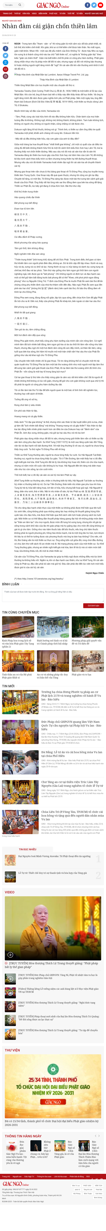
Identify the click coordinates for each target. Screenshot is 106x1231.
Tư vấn (62, 14)
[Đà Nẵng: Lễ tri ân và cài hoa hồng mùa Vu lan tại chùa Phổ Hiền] (20, 762)
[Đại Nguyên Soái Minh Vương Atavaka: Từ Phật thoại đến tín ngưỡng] (10, 860)
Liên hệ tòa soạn (60, 1209)
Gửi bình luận (93, 606)
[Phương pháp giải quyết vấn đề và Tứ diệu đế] (88, 627)
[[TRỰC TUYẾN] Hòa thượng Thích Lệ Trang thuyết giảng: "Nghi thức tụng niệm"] (10, 1006)
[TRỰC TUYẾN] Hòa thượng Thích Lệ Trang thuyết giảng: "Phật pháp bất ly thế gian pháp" (51, 965)
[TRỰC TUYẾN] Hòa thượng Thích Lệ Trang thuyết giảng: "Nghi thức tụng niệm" (56, 1004)
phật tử (77, 1222)
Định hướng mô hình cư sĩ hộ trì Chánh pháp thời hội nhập (52, 642)
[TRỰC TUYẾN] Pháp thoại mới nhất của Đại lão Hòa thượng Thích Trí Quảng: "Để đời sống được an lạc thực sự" (58, 1018)
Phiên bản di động (77, 1209)
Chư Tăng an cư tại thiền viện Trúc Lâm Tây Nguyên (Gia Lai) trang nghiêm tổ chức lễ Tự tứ (72, 784)
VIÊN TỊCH (98, 1218)
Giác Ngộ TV (29, 1209)
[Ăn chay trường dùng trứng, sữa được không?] (59, 1178)
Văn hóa (26, 14)
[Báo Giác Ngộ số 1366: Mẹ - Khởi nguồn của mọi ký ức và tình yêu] (11, 1178)
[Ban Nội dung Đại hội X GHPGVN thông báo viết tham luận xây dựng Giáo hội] (53, 1102)
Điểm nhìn (43, 14)
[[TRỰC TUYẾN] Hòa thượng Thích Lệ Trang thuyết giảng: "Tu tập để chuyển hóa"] (10, 1034)
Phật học (53, 14)
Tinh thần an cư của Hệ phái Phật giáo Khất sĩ (17, 676)
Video (34, 14)
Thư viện (12, 1050)
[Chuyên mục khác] (101, 19)
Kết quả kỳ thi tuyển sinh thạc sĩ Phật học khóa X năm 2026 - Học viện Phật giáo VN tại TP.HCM (40, 1186)
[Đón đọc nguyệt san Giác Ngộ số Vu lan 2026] (84, 1178)
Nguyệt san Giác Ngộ (94, 14)
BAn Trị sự (76, 1218)
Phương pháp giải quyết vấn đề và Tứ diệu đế (86, 642)
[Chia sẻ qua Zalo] (5, 62)
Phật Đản (99, 1222)
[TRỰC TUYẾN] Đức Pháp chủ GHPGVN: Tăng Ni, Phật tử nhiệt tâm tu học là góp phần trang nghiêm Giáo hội (57, 976)
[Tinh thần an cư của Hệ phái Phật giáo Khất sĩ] (18, 661)
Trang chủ (7, 14)
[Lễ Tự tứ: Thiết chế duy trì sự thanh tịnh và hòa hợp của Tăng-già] (10, 876)
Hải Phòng (76, 1226)
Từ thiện (14, 20)
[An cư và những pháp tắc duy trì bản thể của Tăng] (53, 661)
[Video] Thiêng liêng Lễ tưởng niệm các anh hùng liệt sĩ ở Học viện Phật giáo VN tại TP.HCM (58, 990)
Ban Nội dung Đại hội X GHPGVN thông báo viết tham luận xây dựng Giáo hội (53, 1155)
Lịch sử (6, 20)
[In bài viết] (5, 76)
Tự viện (79, 14)
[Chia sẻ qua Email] (5, 69)
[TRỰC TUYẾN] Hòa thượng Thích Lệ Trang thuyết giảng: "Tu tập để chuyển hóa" (58, 1032)
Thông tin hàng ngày (23, 1168)
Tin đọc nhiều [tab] (27, 849)
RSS (88, 1209)
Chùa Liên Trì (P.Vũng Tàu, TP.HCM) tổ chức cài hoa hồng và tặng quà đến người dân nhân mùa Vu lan (72, 815)
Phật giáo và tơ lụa (81, 674)
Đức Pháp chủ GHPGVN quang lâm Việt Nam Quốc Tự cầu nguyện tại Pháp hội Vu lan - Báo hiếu (71, 725)
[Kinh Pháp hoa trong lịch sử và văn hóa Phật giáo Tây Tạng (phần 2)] (18, 627)
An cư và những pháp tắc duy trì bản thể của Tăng (52, 676)
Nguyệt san (17, 1209)
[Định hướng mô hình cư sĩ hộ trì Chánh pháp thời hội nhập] (53, 627)
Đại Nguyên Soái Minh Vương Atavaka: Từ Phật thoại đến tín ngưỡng (54, 856)
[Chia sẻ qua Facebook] (5, 48)
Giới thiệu (99, 1226)
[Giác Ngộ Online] (32, 1216)
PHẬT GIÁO (87, 1218)
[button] (96, 1185)
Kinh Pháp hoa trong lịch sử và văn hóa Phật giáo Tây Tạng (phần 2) (18, 643)
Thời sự (17, 14)
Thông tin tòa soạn (44, 1209)
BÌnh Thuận (88, 1226)
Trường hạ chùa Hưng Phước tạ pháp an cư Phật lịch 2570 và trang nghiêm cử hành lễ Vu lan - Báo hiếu (71, 695)
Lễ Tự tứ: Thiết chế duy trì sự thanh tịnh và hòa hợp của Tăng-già (52, 872)
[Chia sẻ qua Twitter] (5, 55)
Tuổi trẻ (70, 14)
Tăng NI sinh (88, 1222)
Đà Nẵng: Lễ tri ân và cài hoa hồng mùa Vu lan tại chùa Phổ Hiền (71, 754)
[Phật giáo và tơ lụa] (88, 661)
